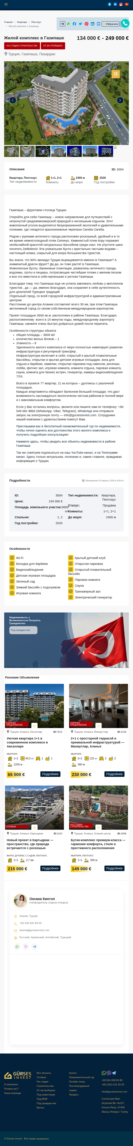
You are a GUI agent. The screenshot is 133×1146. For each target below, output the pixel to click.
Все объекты (44, 1073)
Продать (74, 1094)
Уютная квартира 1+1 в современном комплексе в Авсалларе (27, 742)
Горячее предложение (14, 724)
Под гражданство (21, 629)
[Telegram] (34, 946)
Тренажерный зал (88, 591)
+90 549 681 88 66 (30, 923)
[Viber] (26, 946)
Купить (73, 1073)
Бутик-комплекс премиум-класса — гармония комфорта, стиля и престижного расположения (98, 844)
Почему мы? (11, 1088)
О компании (11, 1084)
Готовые (11, 826)
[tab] (116, 74)
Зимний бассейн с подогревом (38, 587)
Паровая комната (87, 579)
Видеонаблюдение (29, 569)
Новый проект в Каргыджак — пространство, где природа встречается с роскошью (30, 844)
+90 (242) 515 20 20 (113, 1084)
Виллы (40, 1107)
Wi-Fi (19, 558)
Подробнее (50, 774)
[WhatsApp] (17, 946)
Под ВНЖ (42, 1098)
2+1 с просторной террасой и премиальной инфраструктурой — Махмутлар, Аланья (97, 742)
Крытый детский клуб (90, 558)
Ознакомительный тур (81, 1077)
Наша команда (12, 1093)
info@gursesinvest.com (114, 1091)
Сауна (79, 585)
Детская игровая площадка (36, 575)
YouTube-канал (82, 452)
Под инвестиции (46, 1094)
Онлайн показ (77, 1081)
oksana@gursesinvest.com (34, 930)
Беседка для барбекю (32, 564)
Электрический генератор (93, 597)
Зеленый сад (25, 581)
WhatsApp (85, 411)
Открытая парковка (89, 564)
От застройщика (53, 46)
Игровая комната (28, 593)
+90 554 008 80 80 (112, 1080)
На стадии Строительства (22, 46)
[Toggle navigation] (6, 4)
